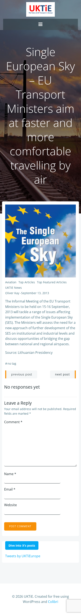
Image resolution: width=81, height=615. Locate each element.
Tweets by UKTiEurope (22, 556)
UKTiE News (13, 288)
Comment (13, 422)
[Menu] (40, 24)
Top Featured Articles (52, 282)
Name (10, 474)
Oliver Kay (12, 293)
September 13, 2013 (35, 293)
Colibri (53, 601)
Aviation (10, 282)
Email (9, 489)
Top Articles (26, 282)
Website (10, 505)
